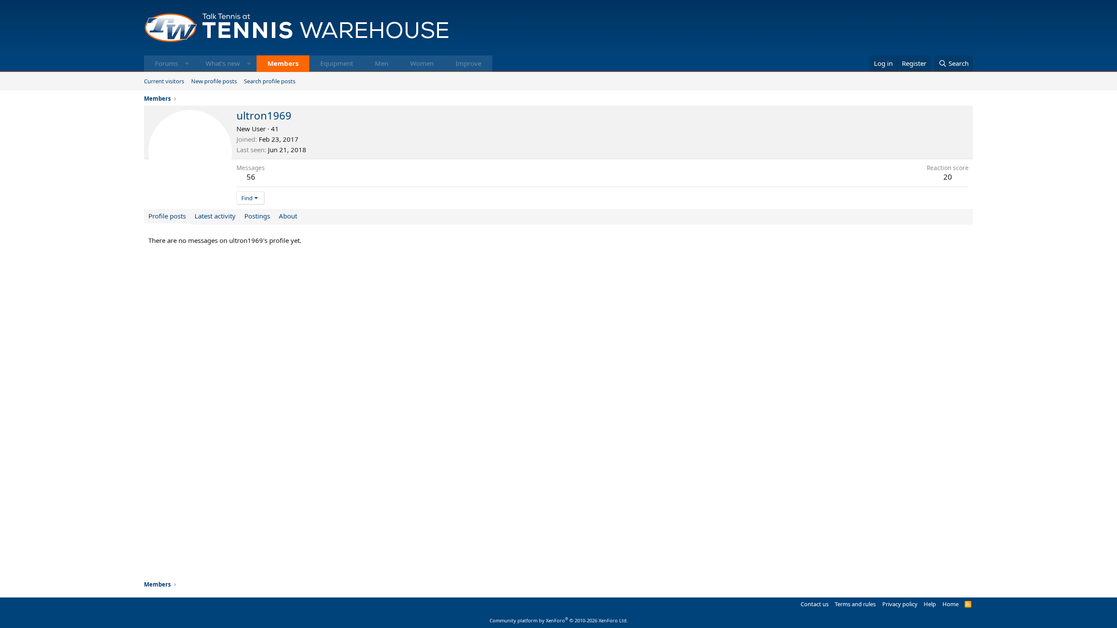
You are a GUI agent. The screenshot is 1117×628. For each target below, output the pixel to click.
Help (930, 604)
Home (950, 604)
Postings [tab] (257, 216)
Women (422, 63)
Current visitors (164, 81)
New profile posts (214, 81)
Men (381, 63)
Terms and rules (855, 604)
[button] (187, 63)
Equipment (336, 63)
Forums (166, 63)
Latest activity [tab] (215, 216)
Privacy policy (900, 604)
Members (282, 63)
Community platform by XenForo (559, 620)
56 (251, 177)
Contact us (815, 604)
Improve (468, 63)
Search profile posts (269, 81)
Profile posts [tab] (167, 216)
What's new (223, 63)
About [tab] (288, 216)
